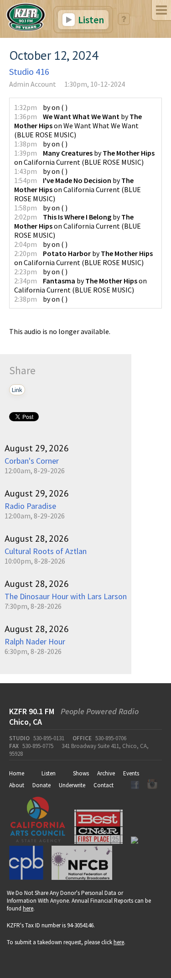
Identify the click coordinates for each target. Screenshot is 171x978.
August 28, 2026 (37, 538)
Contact (103, 785)
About (16, 785)
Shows (81, 773)
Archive (106, 773)
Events (131, 773)
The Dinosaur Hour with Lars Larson (66, 596)
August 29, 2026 (37, 448)
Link (17, 390)
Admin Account (32, 84)
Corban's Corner (32, 460)
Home (16, 773)
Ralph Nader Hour (35, 641)
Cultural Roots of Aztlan (46, 551)
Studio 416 (29, 71)
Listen (90, 19)
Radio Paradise (30, 506)
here (28, 908)
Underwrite (72, 785)
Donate (41, 785)
